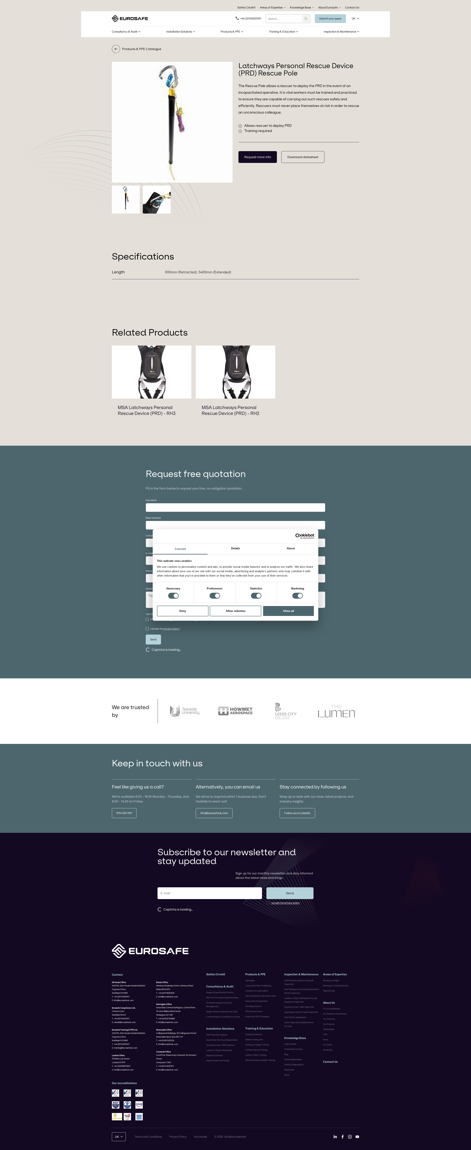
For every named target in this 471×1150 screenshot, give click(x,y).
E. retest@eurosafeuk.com (124, 1022)
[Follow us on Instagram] (350, 1137)
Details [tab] (235, 548)
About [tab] (291, 548)
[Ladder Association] (140, 1116)
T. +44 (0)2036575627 (121, 1066)
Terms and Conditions (148, 1136)
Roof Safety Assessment (295, 1017)
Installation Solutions (179, 31)
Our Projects (328, 1024)
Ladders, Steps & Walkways (219, 1050)
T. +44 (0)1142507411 (121, 996)
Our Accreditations (331, 1008)
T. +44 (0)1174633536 (165, 993)
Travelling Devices (253, 1006)
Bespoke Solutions (214, 1055)
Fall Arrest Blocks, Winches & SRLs (260, 996)
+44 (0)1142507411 (250, 18)
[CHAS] (140, 1105)
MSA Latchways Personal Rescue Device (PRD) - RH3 (147, 410)
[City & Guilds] (129, 1116)
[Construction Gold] (117, 1116)
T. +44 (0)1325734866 (165, 1018)
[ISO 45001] (140, 1093)
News (325, 1039)
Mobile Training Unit (254, 1039)
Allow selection (235, 610)
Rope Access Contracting (217, 1060)
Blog (286, 1054)
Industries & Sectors (293, 1049)
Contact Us (352, 7)
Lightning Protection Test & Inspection (301, 1012)
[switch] (215, 596)
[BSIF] (117, 1105)
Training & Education (282, 31)
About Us (329, 1002)
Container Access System (256, 990)
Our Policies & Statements (334, 1013)
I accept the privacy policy (285, 902)
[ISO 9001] (117, 1093)
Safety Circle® (246, 7)
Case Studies (290, 1044)
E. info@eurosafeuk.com (123, 1000)
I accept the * (165, 628)
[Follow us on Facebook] (342, 1137)
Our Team (327, 1044)
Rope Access (329, 990)
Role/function (153, 517)
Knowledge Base (300, 7)
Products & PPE (230, 31)
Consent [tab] (180, 548)
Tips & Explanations (293, 1059)
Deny (182, 610)
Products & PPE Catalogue (141, 49)
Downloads (289, 1069)
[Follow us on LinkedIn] (335, 1137)
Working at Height (331, 980)
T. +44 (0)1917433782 (165, 1040)
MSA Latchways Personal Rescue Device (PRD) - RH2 (230, 410)
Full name (151, 500)
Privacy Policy (178, 1136)
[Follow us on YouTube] (357, 1137)
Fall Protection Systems (216, 1034)
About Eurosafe (328, 7)
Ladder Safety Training (255, 1055)
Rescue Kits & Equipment (256, 1001)
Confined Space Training (256, 1050)
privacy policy (172, 628)
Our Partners (329, 1019)
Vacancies (327, 1050)
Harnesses (250, 980)
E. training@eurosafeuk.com (124, 1048)
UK (353, 18)
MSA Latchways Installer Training (260, 1060)
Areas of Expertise (271, 7)
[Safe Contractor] (129, 1105)
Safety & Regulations (293, 1064)
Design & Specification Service (220, 992)
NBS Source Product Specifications (222, 997)
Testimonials (328, 1029)
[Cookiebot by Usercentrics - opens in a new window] (298, 536)
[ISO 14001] (129, 1093)
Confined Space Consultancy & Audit (223, 1016)
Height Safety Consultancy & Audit (222, 1011)
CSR (325, 1034)
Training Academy (253, 1034)
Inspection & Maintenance (340, 31)
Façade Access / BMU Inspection (299, 1007)
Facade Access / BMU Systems (220, 1045)
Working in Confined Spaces (335, 985)
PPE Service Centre (254, 1011)
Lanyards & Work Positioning (258, 985)
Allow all (288, 610)
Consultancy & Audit (124, 31)
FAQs (286, 1075)
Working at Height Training (257, 1044)
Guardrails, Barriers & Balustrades (221, 1040)
